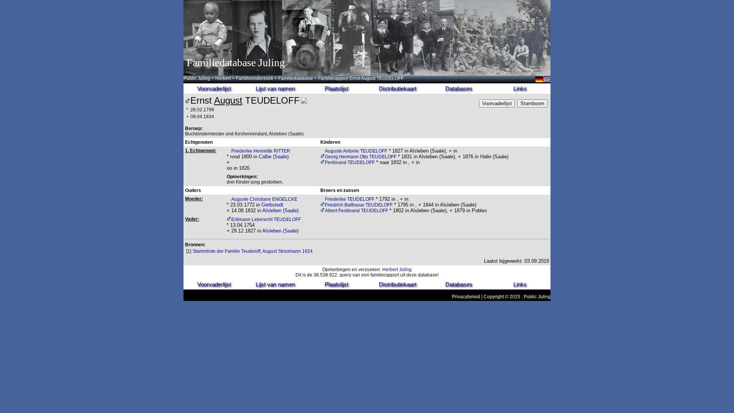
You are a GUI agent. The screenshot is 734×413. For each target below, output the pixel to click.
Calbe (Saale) (274, 156)
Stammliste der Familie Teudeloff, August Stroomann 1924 (253, 251)
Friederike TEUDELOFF (349, 199)
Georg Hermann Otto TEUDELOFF (360, 156)
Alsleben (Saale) (280, 210)
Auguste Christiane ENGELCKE (264, 199)
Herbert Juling (397, 269)
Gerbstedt (272, 205)
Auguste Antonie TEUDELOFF (356, 151)
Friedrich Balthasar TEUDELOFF (359, 205)
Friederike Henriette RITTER (260, 151)
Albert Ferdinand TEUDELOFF (356, 210)
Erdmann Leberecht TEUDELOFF (266, 219)
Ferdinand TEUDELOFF (350, 162)
